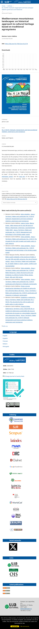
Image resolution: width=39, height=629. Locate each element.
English (5, 336)
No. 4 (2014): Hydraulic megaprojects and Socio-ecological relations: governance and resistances (17, 8)
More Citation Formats (9, 202)
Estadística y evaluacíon (28, 297)
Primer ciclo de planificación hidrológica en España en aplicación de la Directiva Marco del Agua (20, 288)
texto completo (25, 214)
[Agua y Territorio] (14, 362)
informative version (7, 176)
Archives (9, 6)
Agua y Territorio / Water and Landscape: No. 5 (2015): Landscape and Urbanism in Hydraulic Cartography (21, 282)
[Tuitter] (13, 550)
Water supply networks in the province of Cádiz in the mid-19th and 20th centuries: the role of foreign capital (21, 259)
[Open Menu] (2, 2)
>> (7, 326)
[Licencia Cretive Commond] (13, 407)
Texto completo (25, 237)
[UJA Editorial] (13, 568)
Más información (24, 626)
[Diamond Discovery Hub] (16, 422)
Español (5, 338)
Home (3, 6)
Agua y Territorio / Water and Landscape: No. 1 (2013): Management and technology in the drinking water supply (18, 232)
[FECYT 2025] (14, 400)
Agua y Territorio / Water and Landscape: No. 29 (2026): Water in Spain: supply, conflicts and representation (21, 264)
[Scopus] (16, 435)
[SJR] (16, 429)
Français (5, 341)
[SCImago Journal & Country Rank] (13, 376)
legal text (22, 176)
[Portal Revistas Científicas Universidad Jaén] (13, 576)
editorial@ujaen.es (26, 609)
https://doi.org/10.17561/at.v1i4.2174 (16, 44)
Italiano (5, 344)
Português (6, 346)
